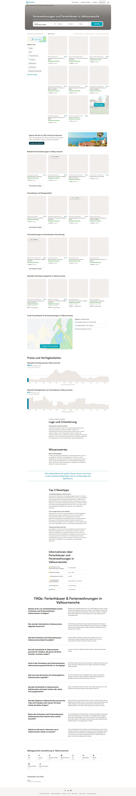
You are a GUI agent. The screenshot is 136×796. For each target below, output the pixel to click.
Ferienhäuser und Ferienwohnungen (35, 33)
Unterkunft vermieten (85, 2)
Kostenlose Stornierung (35, 71)
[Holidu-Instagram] (65, 790)
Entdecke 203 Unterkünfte (50, 346)
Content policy (82, 793)
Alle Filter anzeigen (32, 74)
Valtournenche (51, 33)
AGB (69, 793)
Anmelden (95, 2)
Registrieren (102, 2)
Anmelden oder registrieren (36, 143)
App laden (76, 2)
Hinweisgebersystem (91, 793)
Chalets (31, 48)
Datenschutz (74, 793)
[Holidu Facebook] (71, 790)
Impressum (64, 793)
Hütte (30, 52)
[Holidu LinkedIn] (68, 790)
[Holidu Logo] (33, 2)
